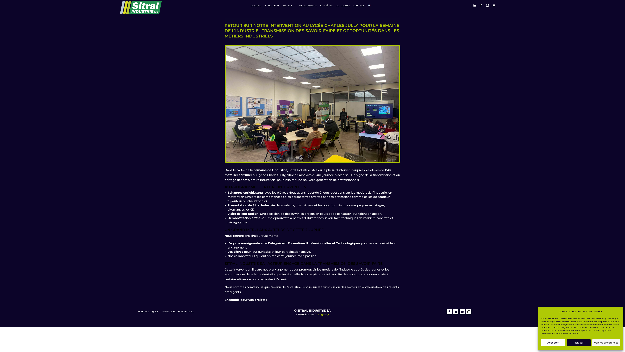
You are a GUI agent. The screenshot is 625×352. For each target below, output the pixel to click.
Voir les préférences (606, 342)
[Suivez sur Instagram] (487, 5)
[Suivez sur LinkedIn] (474, 5)
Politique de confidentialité (178, 311)
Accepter (553, 342)
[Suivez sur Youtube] (494, 5)
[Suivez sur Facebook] (481, 5)
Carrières (326, 5)
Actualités (343, 5)
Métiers (287, 5)
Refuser (578, 342)
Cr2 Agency (322, 314)
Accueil (256, 5)
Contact (359, 5)
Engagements (308, 5)
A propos (270, 5)
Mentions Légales (148, 311)
